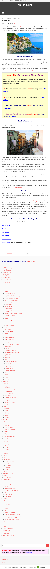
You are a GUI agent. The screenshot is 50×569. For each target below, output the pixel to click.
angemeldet (9, 253)
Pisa (5, 510)
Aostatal (5, 471)
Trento (5, 286)
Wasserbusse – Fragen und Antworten (13, 313)
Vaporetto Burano (10, 325)
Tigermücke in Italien (7, 279)
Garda (6, 377)
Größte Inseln (6, 533)
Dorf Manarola (6, 228)
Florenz (5, 500)
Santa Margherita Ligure (9, 436)
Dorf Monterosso (6, 239)
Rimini (5, 492)
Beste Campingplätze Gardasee (12, 344)
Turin (5, 457)
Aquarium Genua (9, 427)
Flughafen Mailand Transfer (11, 386)
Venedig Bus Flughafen (10, 315)
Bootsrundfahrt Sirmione (11, 361)
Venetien (5, 289)
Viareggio (6, 508)
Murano (7, 318)
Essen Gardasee (8, 341)
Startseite (5, 267)
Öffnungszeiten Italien (8, 269)
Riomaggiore (15, 70)
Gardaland (8, 348)
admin (14, 23)
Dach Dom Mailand (10, 390)
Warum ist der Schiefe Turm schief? (13, 516)
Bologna (6, 481)
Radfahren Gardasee (9, 339)
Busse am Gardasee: (9, 336)
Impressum (5, 538)
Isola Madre (8, 463)
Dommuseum (9, 391)
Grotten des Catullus (10, 368)
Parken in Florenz (9, 504)
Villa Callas (8, 365)
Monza (5, 406)
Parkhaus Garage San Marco (11, 298)
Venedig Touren (8, 308)
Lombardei (5, 381)
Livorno (5, 526)
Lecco (6, 412)
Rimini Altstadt (8, 496)
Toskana (5, 498)
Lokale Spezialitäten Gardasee (12, 352)
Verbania (45, 245)
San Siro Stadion (8, 400)
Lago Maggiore (7, 459)
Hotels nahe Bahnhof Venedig (12, 300)
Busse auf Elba (8, 524)
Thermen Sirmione (10, 366)
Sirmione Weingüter (10, 370)
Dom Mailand (8, 387)
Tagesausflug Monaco (8, 528)
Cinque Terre (5, 222)
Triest (5, 475)
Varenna (7, 417)
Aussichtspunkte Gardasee (11, 342)
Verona (5, 327)
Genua (5, 421)
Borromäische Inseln (9, 461)
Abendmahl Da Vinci (9, 394)
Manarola (7, 445)
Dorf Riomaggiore (6, 225)
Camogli (6, 440)
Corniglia (32, 70)
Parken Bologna (8, 484)
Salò (6, 372)
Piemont (5, 455)
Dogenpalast (8, 317)
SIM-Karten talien (7, 270)
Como (6, 410)
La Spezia (6, 453)
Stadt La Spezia (6, 242)
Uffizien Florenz (8, 503)
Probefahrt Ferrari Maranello (11, 490)
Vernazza (5, 245)
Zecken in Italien (6, 281)
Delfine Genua (8, 425)
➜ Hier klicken (31, 261)
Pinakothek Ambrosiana (10, 397)
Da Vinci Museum (9, 399)
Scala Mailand (8, 395)
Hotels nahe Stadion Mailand (11, 402)
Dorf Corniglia (5, 232)
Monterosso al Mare (9, 451)
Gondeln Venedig (9, 306)
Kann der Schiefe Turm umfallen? (12, 514)
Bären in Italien (6, 277)
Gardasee (6, 333)
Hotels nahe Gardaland (11, 350)
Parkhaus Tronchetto (10, 295)
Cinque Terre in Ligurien (26, 26)
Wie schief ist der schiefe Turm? (12, 518)
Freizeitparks (8, 346)
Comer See (6, 408)
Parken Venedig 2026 (10, 293)
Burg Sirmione (9, 363)
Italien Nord (25, 4)
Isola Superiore (9, 465)
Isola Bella (8, 467)
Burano (6, 323)
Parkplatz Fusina (9, 304)
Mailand (6, 383)
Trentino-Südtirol (7, 282)
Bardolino (7, 376)
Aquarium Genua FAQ (10, 429)
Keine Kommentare (13, 18)
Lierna (6, 415)
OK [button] (38, 567)
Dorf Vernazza (5, 235)
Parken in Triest (7, 477)
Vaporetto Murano (10, 320)
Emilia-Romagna (6, 479)
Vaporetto (7, 311)
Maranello (6, 486)
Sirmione (7, 359)
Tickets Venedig (8, 310)
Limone (6, 356)
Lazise (6, 374)
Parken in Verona (9, 331)
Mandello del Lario (9, 414)
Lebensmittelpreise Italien (9, 535)
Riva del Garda (8, 354)
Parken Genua (8, 424)
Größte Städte (6, 532)
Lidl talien (5, 537)
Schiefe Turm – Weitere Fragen (12, 519)
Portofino (6, 438)
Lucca (5, 507)
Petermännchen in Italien (9, 276)
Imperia (5, 433)
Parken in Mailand (8, 404)
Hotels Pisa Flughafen (10, 512)
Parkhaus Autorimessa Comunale (12, 297)
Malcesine (7, 379)
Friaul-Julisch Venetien (8, 473)
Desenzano (7, 357)
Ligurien (20, 18)
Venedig (6, 291)
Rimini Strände (8, 494)
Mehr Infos (42, 567)
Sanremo (6, 431)
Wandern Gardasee (9, 337)
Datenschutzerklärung (9, 541)
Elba (5, 521)
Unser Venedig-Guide (10, 302)
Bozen (5, 285)
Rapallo (5, 435)
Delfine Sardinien (7, 530)
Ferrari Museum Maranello (11, 488)
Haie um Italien (6, 274)
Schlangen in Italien (7, 272)
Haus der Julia (8, 329)
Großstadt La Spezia (17, 187)
